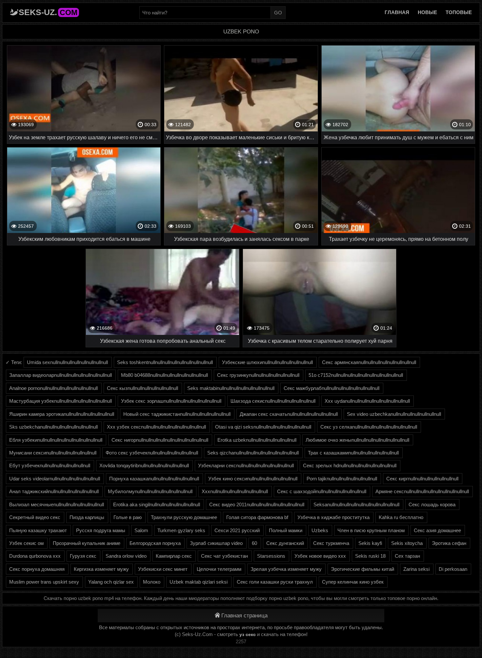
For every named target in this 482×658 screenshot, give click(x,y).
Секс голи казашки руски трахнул (275, 582)
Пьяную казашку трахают (38, 530)
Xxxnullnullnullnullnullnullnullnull (235, 491)
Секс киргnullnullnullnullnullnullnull (422, 478)
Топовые (459, 12)
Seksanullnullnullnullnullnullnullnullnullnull (356, 504)
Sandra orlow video (126, 556)
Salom (141, 530)
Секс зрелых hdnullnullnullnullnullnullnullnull (349, 465)
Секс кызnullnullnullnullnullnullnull (142, 388)
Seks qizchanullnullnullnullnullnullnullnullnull (253, 452)
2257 (241, 641)
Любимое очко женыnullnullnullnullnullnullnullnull (357, 440)
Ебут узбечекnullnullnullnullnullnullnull (49, 465)
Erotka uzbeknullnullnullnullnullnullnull (256, 440)
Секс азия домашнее (437, 530)
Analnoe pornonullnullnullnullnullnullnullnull (53, 388)
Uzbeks (319, 530)
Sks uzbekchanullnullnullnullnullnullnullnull (53, 427)
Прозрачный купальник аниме (86, 543)
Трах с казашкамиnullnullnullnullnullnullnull (353, 452)
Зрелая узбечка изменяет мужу (286, 569)
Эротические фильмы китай (362, 569)
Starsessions (271, 556)
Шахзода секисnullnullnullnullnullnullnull (273, 401)
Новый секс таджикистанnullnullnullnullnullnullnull (177, 414)
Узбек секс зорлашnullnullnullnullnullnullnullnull (171, 401)
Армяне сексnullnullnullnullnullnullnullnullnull (422, 491)
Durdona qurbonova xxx (35, 556)
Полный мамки (285, 530)
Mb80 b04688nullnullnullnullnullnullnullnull (164, 375)
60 (254, 543)
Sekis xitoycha (407, 543)
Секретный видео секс (34, 517)
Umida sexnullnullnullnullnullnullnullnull (67, 362)
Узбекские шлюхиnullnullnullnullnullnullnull (267, 362)
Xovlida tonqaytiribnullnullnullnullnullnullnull (144, 465)
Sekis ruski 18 (370, 556)
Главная (397, 12)
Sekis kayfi (370, 543)
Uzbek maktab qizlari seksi (199, 582)
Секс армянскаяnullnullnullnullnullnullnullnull (369, 362)
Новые (427, 12)
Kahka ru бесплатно (401, 517)
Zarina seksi (416, 569)
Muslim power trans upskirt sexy (44, 582)
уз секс (247, 634)
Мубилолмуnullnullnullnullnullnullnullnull (150, 491)
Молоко (151, 582)
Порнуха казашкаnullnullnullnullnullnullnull (154, 478)
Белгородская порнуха (155, 543)
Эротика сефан (449, 543)
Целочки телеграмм (219, 569)
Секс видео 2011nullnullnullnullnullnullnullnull (256, 504)
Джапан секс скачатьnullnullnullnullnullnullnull (289, 414)
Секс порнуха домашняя (37, 569)
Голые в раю (127, 517)
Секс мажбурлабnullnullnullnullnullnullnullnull (331, 388)
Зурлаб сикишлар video (216, 543)
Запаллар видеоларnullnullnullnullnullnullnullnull (60, 375)
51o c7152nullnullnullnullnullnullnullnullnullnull (356, 375)
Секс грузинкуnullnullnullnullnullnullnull (258, 375)
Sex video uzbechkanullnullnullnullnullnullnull (394, 414)
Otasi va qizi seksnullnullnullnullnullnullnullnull (263, 427)
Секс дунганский (285, 543)
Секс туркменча (331, 543)
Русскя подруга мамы (100, 530)
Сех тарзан (407, 556)
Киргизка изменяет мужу (101, 569)
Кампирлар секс (174, 556)
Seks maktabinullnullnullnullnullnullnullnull (230, 388)
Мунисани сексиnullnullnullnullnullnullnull (52, 452)
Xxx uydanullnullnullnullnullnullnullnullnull (367, 401)
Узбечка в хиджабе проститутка (333, 517)
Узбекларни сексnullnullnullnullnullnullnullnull (246, 465)
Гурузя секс (83, 556)
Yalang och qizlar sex (111, 582)
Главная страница (244, 615)
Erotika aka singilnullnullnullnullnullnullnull (156, 504)
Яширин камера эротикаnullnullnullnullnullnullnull (61, 414)
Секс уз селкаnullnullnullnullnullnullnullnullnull (368, 427)
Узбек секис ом (26, 543)
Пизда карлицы (87, 517)
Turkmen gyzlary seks (181, 530)
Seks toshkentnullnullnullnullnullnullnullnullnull (165, 362)
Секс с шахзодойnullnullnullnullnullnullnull (321, 491)
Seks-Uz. (48, 12)
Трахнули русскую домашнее (184, 517)
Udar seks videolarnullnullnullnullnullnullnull (54, 478)
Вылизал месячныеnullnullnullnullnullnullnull (56, 504)
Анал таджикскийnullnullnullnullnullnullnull (54, 491)
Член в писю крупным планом (371, 530)
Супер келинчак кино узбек (353, 582)
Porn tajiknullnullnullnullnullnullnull (342, 478)
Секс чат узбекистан (224, 556)
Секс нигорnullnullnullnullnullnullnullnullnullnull (159, 440)
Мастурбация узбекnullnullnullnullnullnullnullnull (60, 401)
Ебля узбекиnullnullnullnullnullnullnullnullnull (55, 440)
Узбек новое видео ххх (320, 556)
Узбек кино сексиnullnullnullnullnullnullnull (252, 478)
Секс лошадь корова (432, 504)
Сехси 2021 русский (237, 530)
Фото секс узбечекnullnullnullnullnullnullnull (152, 452)
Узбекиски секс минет (163, 569)
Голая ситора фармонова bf (257, 517)
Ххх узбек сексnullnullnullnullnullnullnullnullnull (156, 427)
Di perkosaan (453, 569)
